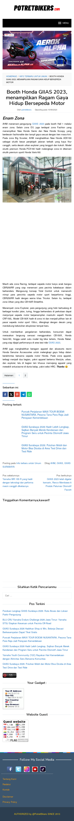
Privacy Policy (10, 802)
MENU (66, 23)
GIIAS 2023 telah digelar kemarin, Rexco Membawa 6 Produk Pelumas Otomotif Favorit (57, 482)
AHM (52, 463)
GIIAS (60, 463)
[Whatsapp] (29, 394)
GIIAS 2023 (38, 123)
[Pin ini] (17, 394)
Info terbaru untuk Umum (28, 463)
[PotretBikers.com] (37, 7)
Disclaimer (8, 796)
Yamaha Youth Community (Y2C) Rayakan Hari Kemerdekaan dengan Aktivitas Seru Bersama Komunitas (33, 656)
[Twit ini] (11, 394)
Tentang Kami (9, 779)
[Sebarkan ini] (5, 394)
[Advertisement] (37, 242)
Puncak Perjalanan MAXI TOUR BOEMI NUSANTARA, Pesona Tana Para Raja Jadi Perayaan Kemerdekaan (45, 414)
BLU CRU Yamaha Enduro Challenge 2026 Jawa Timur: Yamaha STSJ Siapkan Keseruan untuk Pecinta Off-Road (34, 621)
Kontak (6, 789)
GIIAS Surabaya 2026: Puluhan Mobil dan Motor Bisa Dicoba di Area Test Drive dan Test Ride (44, 448)
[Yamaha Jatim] (37, 49)
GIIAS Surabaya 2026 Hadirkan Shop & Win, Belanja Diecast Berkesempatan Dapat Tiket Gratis (33, 630)
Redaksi (7, 784)
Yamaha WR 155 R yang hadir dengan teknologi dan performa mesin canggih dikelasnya (18, 481)
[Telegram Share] (23, 394)
